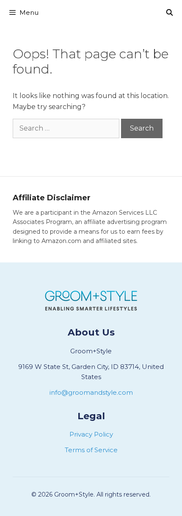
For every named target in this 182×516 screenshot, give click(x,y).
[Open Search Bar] (169, 12)
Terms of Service (91, 450)
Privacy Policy (91, 434)
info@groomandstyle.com (91, 392)
